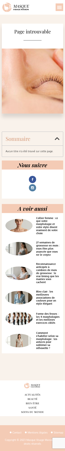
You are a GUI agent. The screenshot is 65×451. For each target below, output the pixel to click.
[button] (59, 7)
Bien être (32, 403)
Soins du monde (32, 411)
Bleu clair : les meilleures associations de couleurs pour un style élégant (46, 297)
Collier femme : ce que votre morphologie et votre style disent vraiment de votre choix (47, 225)
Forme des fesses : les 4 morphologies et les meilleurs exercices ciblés (48, 318)
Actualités (32, 394)
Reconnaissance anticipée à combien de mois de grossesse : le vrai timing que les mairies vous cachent (47, 273)
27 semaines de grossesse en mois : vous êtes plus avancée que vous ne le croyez (48, 248)
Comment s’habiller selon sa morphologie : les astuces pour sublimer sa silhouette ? (47, 340)
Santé (33, 407)
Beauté (33, 398)
